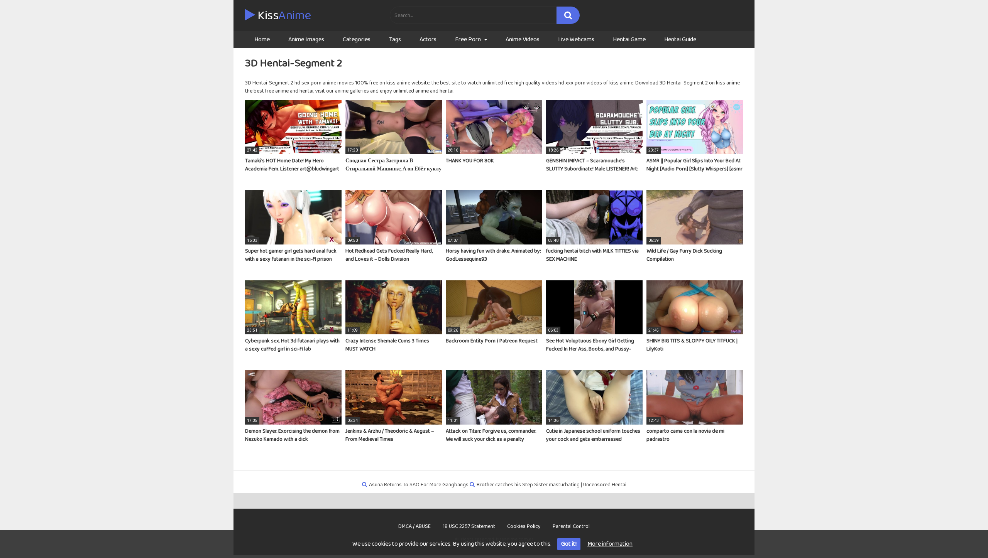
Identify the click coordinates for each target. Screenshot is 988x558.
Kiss (283, 15)
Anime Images (306, 39)
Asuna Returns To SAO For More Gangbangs (419, 484)
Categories (356, 39)
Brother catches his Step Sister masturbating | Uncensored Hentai (551, 484)
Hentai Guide (680, 39)
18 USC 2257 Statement (469, 526)
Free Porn (468, 39)
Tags (395, 39)
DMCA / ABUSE (414, 526)
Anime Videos (523, 39)
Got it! (569, 544)
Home (262, 39)
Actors (428, 39)
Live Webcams (576, 39)
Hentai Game (629, 39)
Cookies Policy (524, 526)
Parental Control (571, 526)
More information (610, 544)
